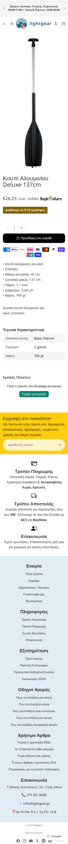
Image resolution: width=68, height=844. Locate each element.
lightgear (38, 825)
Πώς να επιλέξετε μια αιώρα (34, 718)
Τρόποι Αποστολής (34, 620)
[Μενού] (4, 23)
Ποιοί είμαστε (34, 574)
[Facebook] (18, 841)
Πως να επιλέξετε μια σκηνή (34, 698)
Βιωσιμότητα (34, 601)
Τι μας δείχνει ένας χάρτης (34, 756)
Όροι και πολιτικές (34, 832)
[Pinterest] (50, 841)
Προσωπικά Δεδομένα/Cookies (34, 672)
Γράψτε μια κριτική (34, 394)
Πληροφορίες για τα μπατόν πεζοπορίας (34, 769)
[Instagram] (24, 841)
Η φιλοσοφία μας (34, 594)
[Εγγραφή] (59, 445)
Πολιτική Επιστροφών (34, 665)
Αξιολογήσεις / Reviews (34, 588)
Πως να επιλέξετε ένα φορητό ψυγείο (34, 725)
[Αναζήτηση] (12, 24)
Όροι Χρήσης (34, 659)
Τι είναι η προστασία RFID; (34, 742)
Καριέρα (34, 581)
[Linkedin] (43, 841)
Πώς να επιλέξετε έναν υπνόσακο (34, 711)
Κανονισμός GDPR (34, 679)
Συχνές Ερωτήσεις (34, 633)
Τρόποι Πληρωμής (34, 626)
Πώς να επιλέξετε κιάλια (34, 704)
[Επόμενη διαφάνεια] (64, 8)
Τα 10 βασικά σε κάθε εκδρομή (34, 749)
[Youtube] (31, 841)
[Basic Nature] (51, 198)
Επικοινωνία (34, 640)
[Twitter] (37, 841)
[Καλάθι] (64, 24)
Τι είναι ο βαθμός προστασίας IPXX (34, 763)
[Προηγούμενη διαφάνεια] (4, 8)
